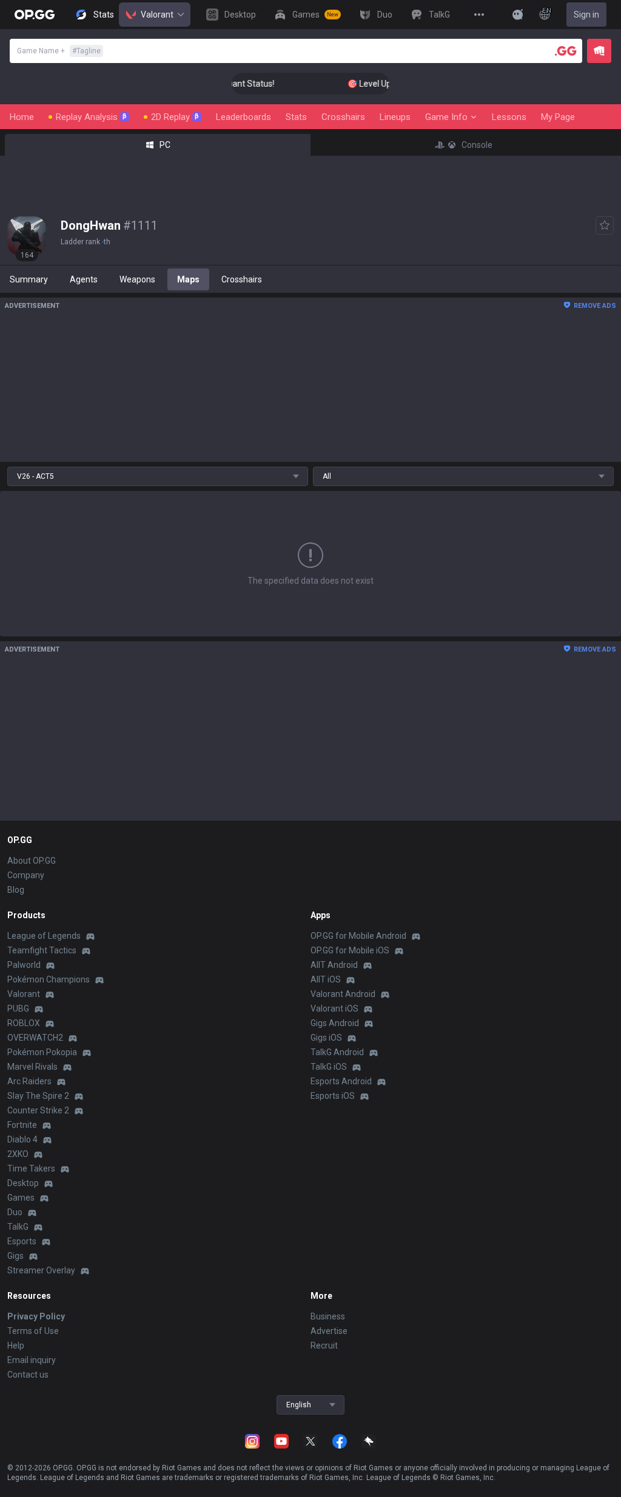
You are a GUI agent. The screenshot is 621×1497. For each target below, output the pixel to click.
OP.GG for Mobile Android (358, 936)
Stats (296, 117)
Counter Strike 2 (38, 1110)
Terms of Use (33, 1331)
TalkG (18, 1227)
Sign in (586, 14)
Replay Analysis (91, 117)
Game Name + (59, 51)
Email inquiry (31, 1360)
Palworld (24, 965)
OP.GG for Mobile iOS (349, 950)
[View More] (479, 14)
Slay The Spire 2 (38, 1096)
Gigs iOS (326, 1037)
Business (327, 1316)
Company (25, 875)
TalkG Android (337, 1052)
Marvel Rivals (32, 1067)
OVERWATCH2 (35, 1037)
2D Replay (175, 117)
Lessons (509, 117)
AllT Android (334, 965)
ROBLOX (23, 1023)
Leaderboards (243, 117)
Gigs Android (334, 1023)
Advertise (328, 1331)
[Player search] (566, 51)
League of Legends (44, 936)
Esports (21, 1241)
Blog (15, 890)
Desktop (23, 1183)
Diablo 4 (22, 1139)
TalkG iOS (328, 1067)
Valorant (157, 14)
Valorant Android (342, 994)
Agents (84, 279)
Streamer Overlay (41, 1270)
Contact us (28, 1374)
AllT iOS (325, 979)
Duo (14, 1212)
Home (22, 117)
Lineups (395, 117)
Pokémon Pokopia (42, 1052)
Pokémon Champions (48, 979)
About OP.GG (31, 860)
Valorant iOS (334, 1008)
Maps (188, 279)
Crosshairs (343, 117)
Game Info (446, 117)
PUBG (18, 1008)
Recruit (324, 1345)
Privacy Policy (36, 1316)
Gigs (15, 1256)
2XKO (18, 1154)
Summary (29, 279)
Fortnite (22, 1125)
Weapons (137, 279)
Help (15, 1345)
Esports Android (341, 1081)
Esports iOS (332, 1096)
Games (21, 1197)
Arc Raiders (29, 1081)
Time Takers (31, 1168)
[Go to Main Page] (34, 14)
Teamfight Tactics (41, 950)
